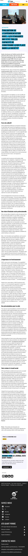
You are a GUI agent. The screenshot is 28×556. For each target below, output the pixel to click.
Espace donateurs (5, 534)
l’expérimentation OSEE (7, 71)
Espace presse (4, 544)
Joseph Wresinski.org (6, 532)
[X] (6, 476)
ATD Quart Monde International (9, 527)
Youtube (7, 517)
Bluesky (7, 512)
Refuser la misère (5, 529)
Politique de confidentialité (16, 485)
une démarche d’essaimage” (18, 341)
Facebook (7, 506)
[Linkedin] (9, 476)
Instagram (7, 514)
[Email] (12, 476)
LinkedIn (7, 519)
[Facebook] (3, 476)
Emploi (4, 439)
